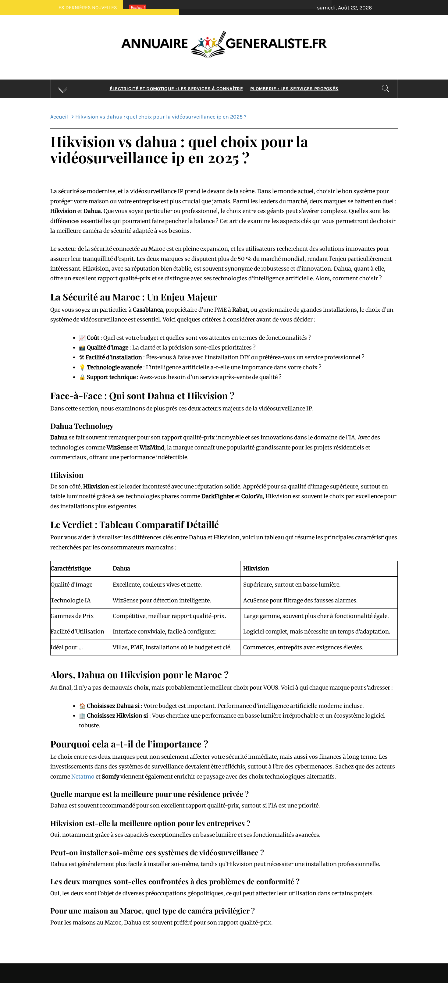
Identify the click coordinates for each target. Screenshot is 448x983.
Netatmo (82, 776)
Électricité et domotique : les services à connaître (176, 88)
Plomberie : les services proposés (294, 88)
